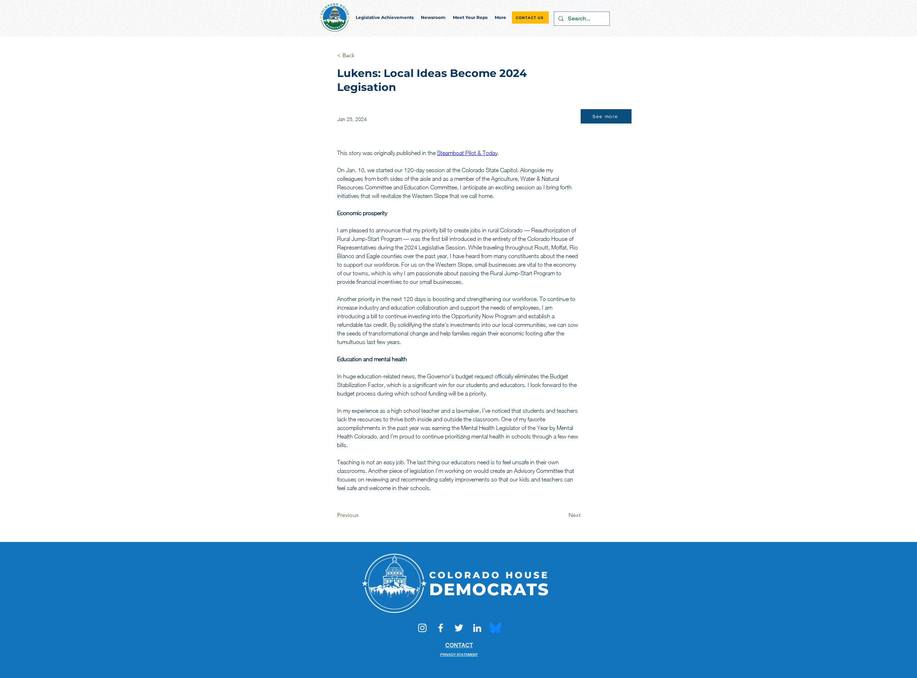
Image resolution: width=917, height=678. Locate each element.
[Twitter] (459, 628)
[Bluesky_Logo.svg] (495, 628)
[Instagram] (422, 628)
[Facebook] (440, 628)
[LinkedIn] (477, 628)
